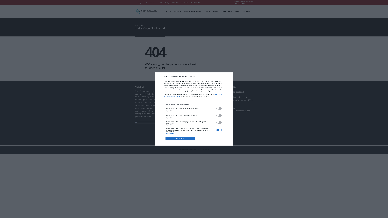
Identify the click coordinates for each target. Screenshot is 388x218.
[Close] (229, 77)
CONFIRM (180, 138)
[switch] (219, 108)
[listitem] (194, 104)
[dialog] (194, 109)
